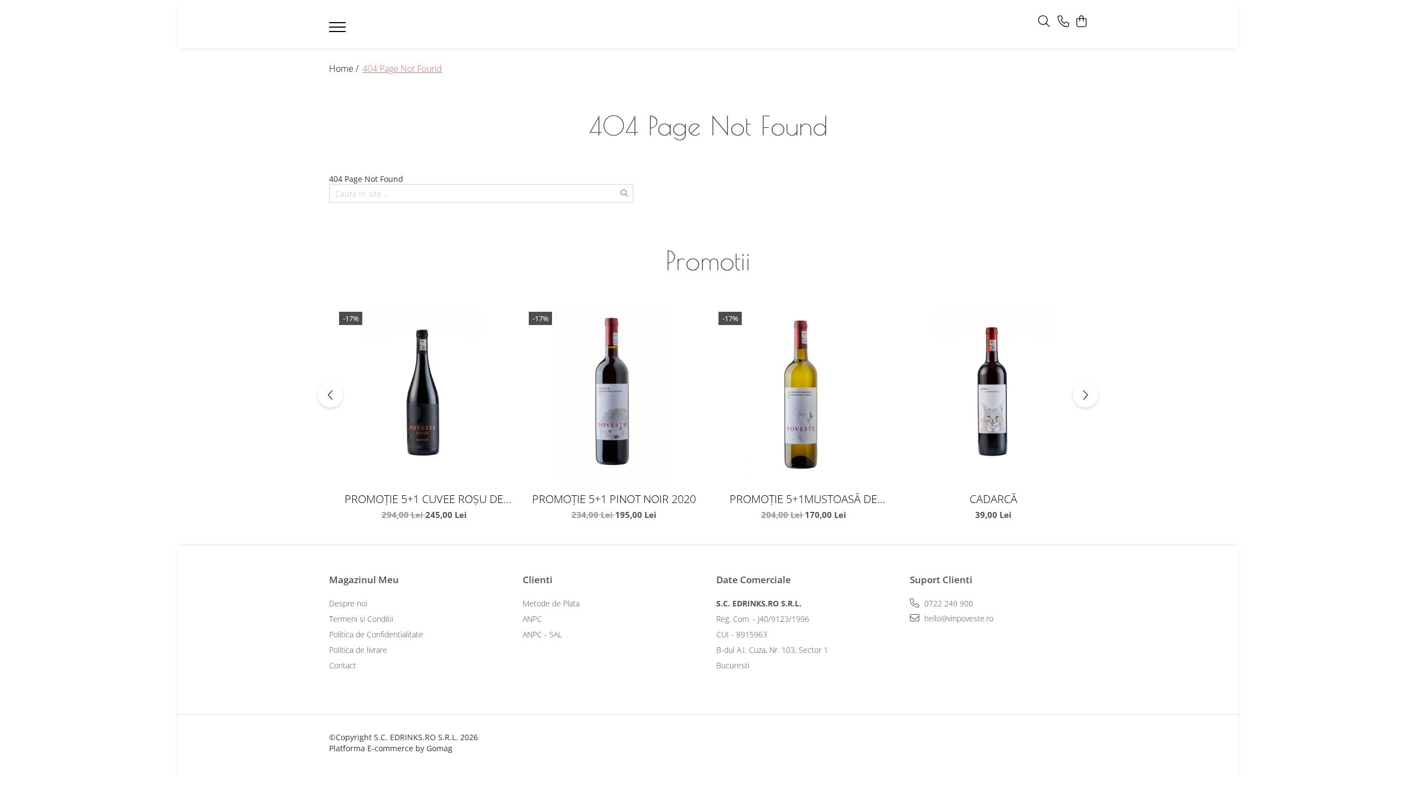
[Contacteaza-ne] (1063, 21)
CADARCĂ (993, 498)
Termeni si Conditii (361, 619)
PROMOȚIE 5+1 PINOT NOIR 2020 (614, 498)
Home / (345, 68)
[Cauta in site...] (1044, 21)
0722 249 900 (947, 603)
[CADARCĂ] (993, 396)
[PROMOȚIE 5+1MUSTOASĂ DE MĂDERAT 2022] (803, 396)
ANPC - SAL (542, 634)
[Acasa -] (691, 24)
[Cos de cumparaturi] (1081, 21)
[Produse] (338, 30)
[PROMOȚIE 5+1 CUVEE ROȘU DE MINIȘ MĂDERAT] (424, 396)
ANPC (532, 619)
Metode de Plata (551, 603)
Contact (342, 665)
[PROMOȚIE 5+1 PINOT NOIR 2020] (613, 396)
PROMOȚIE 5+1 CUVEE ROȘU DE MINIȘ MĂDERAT (424, 498)
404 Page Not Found (402, 68)
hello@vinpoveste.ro (957, 618)
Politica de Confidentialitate (376, 634)
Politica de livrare (358, 650)
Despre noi (348, 603)
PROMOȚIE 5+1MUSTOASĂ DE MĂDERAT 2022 (803, 498)
